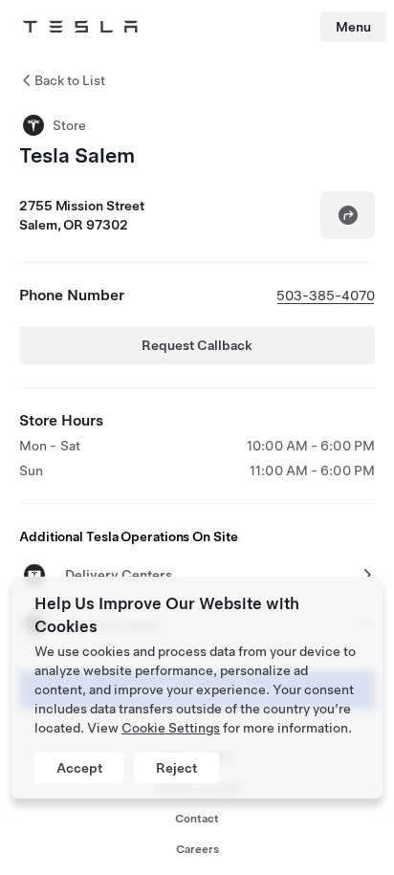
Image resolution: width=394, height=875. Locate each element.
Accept (79, 768)
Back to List (69, 80)
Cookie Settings (170, 727)
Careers (197, 849)
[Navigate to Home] (80, 26)
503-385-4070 (325, 295)
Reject (176, 768)
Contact (197, 818)
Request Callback (197, 345)
